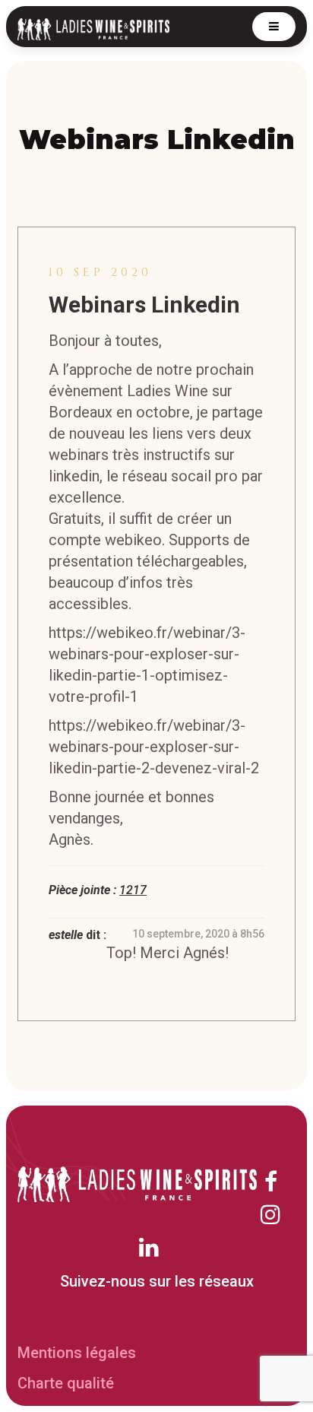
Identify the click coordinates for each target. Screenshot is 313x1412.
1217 (133, 890)
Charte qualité (65, 1383)
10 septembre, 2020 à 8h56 (198, 934)
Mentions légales (76, 1353)
